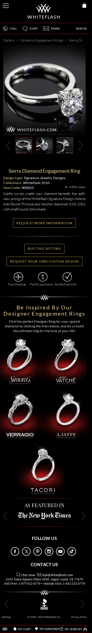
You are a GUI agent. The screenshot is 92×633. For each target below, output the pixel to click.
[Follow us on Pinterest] (37, 554)
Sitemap (6, 617)
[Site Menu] (6, 5)
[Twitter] (64, 160)
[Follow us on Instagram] (49, 554)
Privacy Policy (79, 617)
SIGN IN (81, 28)
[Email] (25, 160)
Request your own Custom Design (44, 261)
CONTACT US (44, 564)
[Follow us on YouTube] (60, 554)
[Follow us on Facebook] (15, 554)
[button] (30, 30)
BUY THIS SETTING (44, 248)
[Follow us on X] (26, 554)
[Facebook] (51, 160)
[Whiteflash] (44, 11)
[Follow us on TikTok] (71, 554)
